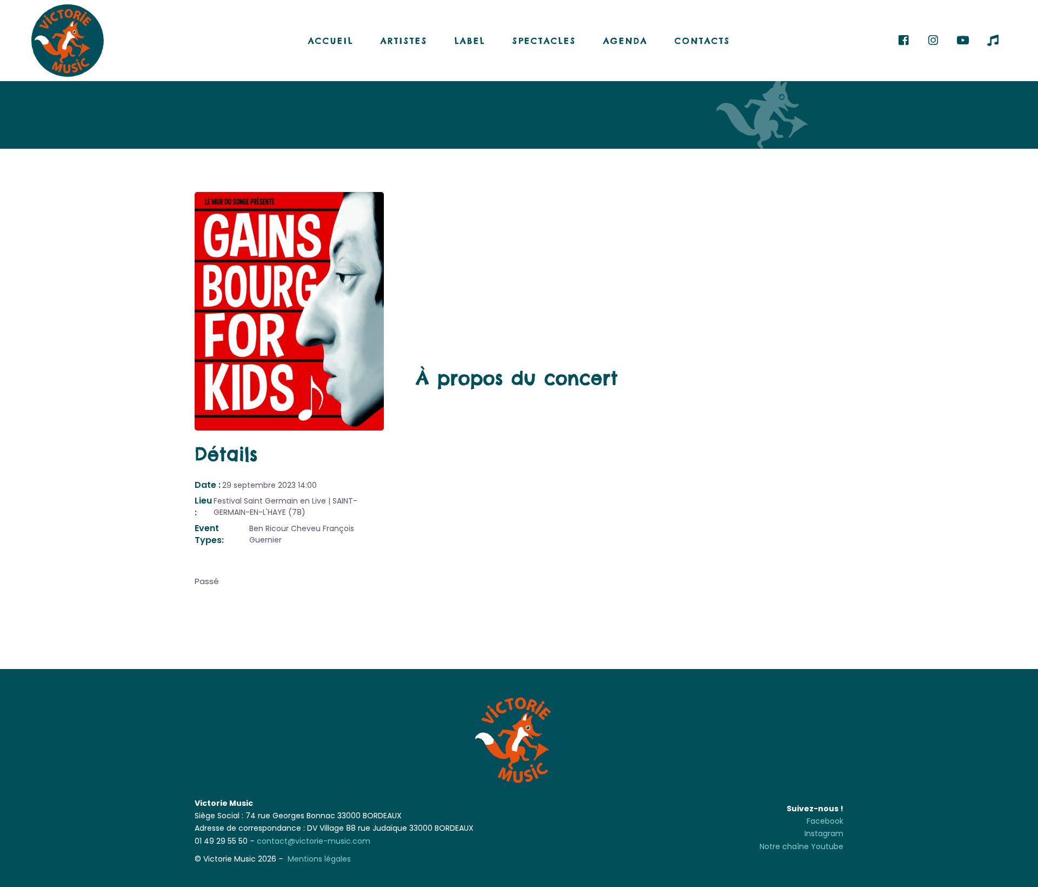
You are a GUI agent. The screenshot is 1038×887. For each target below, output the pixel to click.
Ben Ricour (269, 528)
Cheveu (306, 528)
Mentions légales (319, 858)
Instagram (823, 833)
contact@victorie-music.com (313, 841)
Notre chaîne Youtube (801, 846)
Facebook (825, 821)
